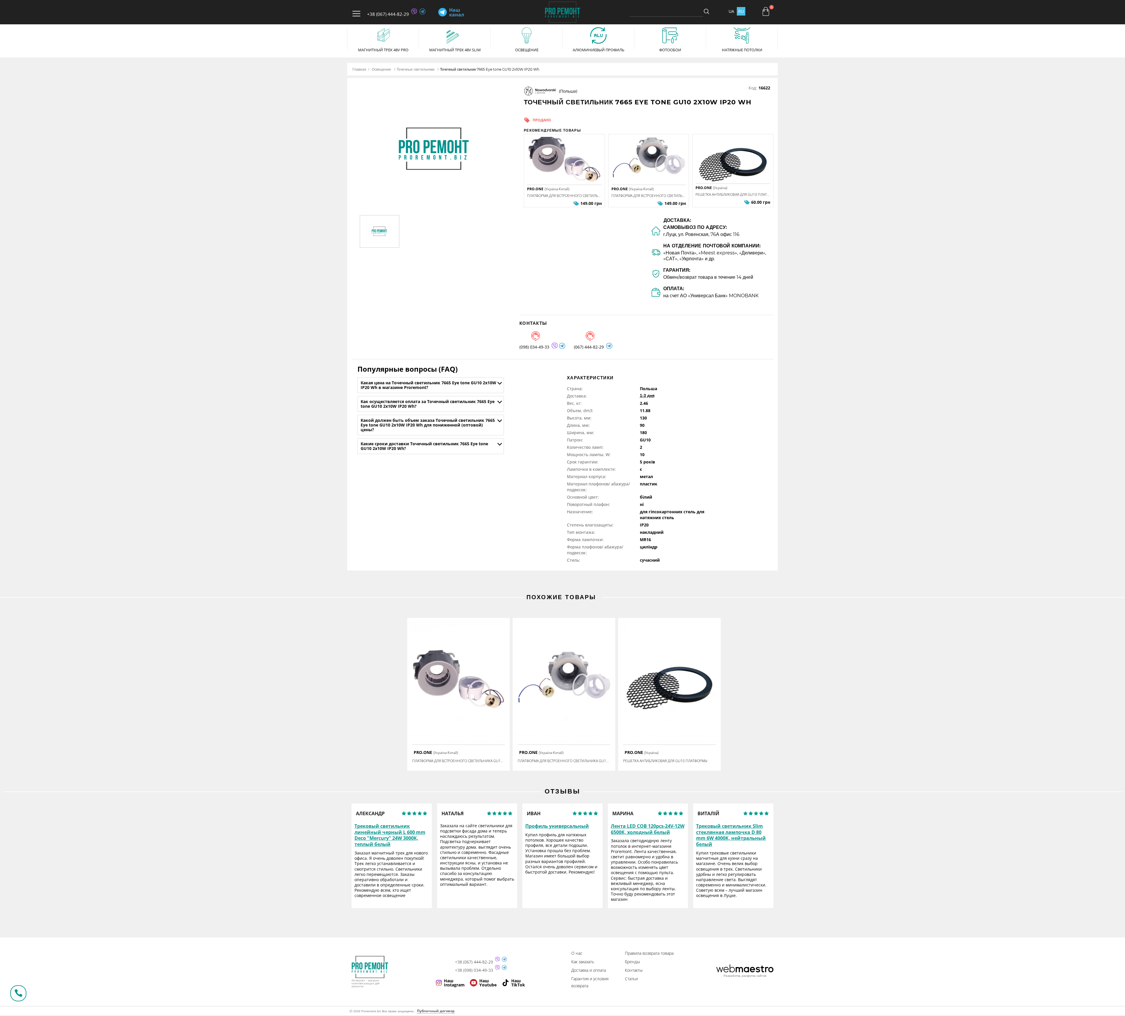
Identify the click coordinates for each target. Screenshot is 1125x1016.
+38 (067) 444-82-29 (388, 14)
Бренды (632, 961)
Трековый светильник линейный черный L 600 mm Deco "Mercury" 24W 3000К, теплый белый (389, 835)
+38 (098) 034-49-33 (474, 970)
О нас (576, 953)
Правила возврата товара (649, 953)
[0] (766, 11)
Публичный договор (436, 1010)
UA (731, 11)
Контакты (633, 970)
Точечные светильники (415, 69)
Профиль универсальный (557, 826)
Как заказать (582, 961)
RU (741, 11)
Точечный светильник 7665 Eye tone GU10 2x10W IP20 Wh (489, 69)
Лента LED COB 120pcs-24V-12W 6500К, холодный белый (647, 829)
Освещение (381, 69)
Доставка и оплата (588, 970)
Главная (359, 69)
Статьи (631, 978)
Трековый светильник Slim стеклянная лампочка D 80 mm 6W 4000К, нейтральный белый (731, 835)
